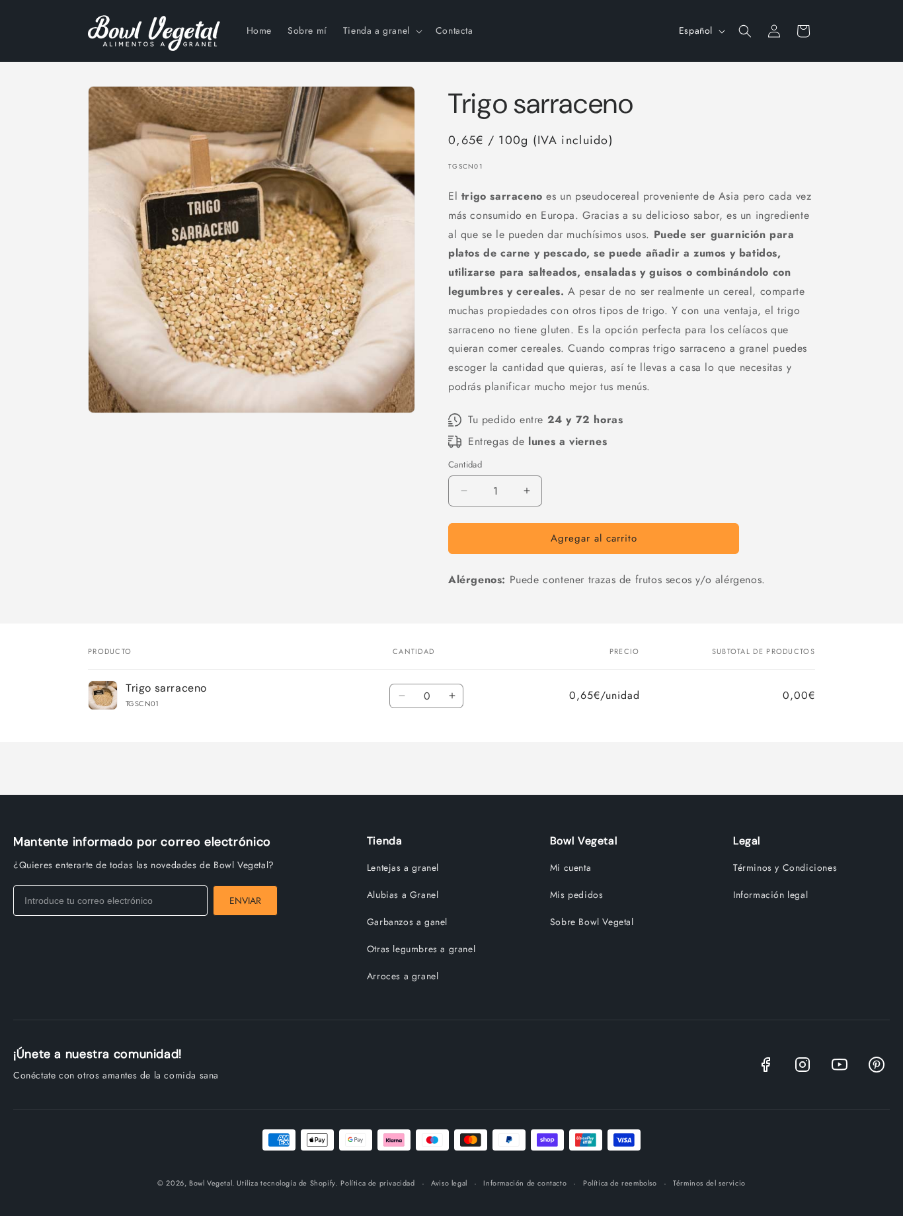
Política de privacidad (377, 1183)
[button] (381, 30)
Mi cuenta (570, 867)
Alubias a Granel (403, 894)
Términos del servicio (709, 1183)
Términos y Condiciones (785, 867)
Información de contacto (525, 1183)
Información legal (770, 894)
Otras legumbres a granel (421, 948)
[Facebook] (765, 1064)
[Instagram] (802, 1064)
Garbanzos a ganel (407, 921)
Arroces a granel (403, 976)
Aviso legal (449, 1183)
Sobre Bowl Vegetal (592, 921)
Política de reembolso (620, 1183)
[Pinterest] (876, 1064)
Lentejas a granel (403, 867)
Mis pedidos (577, 894)
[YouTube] (839, 1064)
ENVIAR (245, 900)
